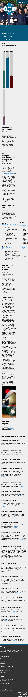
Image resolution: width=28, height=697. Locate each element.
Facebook (2, 686)
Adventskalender (9, 173)
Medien (8, 39)
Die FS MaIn (8, 30)
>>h (21, 539)
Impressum (2, 689)
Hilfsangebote (22, 2)
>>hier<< (11, 428)
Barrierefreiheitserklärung (6, 690)
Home (7, 27)
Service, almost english (8, 33)
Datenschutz (9, 689)
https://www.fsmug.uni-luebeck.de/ (8, 248)
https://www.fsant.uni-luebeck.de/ (10, 224)
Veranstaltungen (7, 36)
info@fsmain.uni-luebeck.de (6, 651)
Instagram (7, 686)
